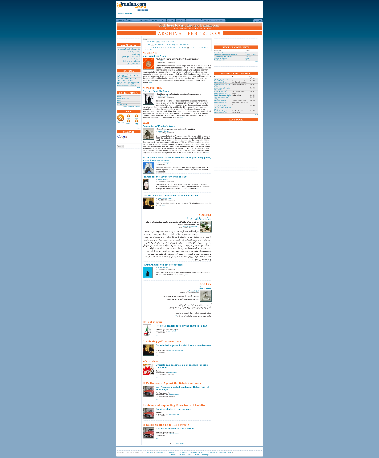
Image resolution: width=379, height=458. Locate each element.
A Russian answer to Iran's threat (175, 428)
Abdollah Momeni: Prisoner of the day (220, 101)
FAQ (189, 455)
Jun (166, 44)
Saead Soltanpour (164, 163)
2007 (149, 42)
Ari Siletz (161, 61)
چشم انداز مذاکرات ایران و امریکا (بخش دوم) (130, 62)
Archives (150, 452)
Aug (173, 44)
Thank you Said (219, 60)
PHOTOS (143, 20)
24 (205, 47)
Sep (177, 44)
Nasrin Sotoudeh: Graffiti (222, 95)
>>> (150, 82)
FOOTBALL (193, 20)
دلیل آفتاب (136, 54)
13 (174, 47)
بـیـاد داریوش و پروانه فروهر (126, 80)
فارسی (258, 20)
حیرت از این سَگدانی (220, 58)
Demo (247, 53)
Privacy (182, 455)
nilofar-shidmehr (163, 96)
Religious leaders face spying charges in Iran (181, 325)
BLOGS (207, 20)
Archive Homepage (202, 455)
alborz (247, 60)
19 (191, 47)
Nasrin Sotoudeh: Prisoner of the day (220, 92)
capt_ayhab (172, 331)
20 (193, 47)
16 (182, 47)
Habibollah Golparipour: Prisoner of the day (222, 111)
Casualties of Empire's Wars (159, 126)
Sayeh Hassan (163, 179)
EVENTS (219, 20)
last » (182, 443)
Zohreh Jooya (122, 104)
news (136, 118)
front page (120, 122)
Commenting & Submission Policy (219, 452)
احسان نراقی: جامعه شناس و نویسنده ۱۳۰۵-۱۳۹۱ (222, 88)
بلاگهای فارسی (136, 123)
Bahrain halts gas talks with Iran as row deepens (183, 345)
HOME (121, 20)
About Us (172, 452)
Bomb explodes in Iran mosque (173, 409)
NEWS (180, 20)
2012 (172, 42)
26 (145, 49)
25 (207, 47)
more (138, 87)
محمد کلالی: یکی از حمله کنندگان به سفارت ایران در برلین (222, 107)
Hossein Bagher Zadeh (191, 226)
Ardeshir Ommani (163, 131)
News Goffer (172, 372)
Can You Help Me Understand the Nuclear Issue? (170, 195)
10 (165, 47)
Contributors (160, 452)
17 (185, 47)
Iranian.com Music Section (131, 106)
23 (202, 47)
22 (199, 47)
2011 (167, 42)
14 (177, 47)
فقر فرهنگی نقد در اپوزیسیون (129, 49)
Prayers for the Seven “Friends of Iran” (165, 176)
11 (168, 47)
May (163, 44)
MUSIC (131, 20)
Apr (159, 44)
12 (171, 47)
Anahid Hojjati (194, 291)
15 (179, 47)
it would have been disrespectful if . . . (227, 54)
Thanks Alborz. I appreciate (223, 56)
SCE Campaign (163, 267)
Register (128, 13)
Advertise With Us (197, 452)
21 (196, 47)
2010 (163, 42)
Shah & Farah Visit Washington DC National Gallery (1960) (128, 83)
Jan (148, 44)
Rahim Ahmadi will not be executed (163, 264)
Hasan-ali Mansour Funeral (126, 86)
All (145, 42)
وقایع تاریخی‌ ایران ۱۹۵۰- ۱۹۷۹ (126, 78)
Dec (188, 44)
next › (177, 443)
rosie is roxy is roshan (165, 198)
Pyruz (119, 100)
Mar (156, 44)
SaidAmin (248, 56)
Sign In (120, 13)
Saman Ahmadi (250, 54)
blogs (128, 118)
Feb (152, 44)
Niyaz (119, 96)
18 (188, 47)
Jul (170, 44)
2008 (153, 42)
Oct (181, 44)
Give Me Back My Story (156, 91)
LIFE (171, 20)
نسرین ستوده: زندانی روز (222, 79)
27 (148, 49)
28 (151, 49)
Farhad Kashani (173, 394)
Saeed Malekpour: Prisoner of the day (220, 81)
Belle (119, 102)
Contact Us (183, 452)
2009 (158, 42)
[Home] (131, 8)
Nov (184, 44)
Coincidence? (218, 53)
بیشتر (138, 66)
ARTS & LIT (158, 20)
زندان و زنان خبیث (133, 51)
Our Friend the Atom (154, 56)
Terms (173, 455)
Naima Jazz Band (123, 98)
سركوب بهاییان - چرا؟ (199, 218)
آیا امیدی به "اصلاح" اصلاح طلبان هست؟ (131, 57)
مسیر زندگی (205, 287)
